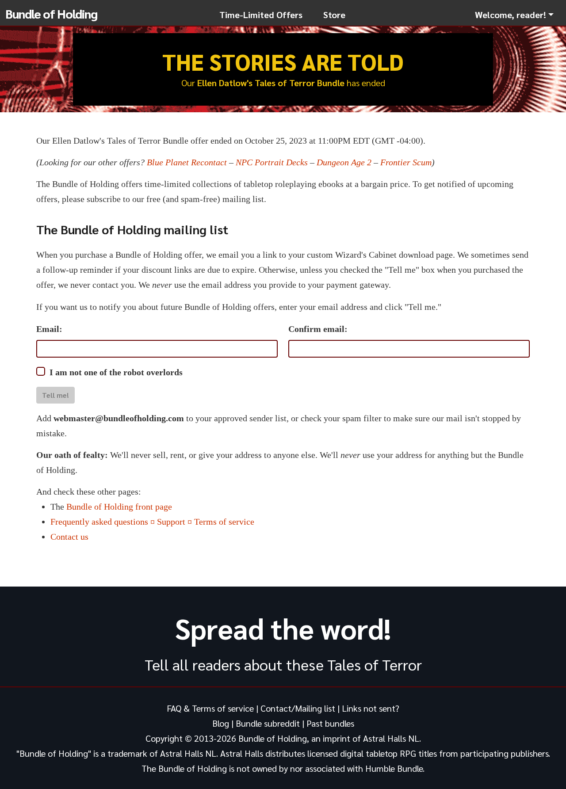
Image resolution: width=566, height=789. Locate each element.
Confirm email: (318, 329)
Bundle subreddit (268, 723)
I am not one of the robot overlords (116, 372)
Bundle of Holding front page (119, 506)
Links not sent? (370, 708)
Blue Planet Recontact (187, 162)
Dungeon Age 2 (344, 162)
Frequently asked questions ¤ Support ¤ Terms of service (152, 521)
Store (334, 14)
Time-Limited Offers (260, 14)
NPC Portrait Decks (272, 162)
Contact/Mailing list (297, 708)
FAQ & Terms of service (210, 708)
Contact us (69, 536)
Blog (220, 723)
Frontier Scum (406, 162)
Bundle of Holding (51, 13)
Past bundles (330, 723)
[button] (514, 15)
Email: (49, 329)
